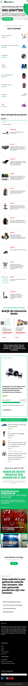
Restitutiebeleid (8, 612)
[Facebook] (2, 678)
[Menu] (1, 2)
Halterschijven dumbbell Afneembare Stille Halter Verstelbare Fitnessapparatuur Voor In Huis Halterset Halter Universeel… (18, 236)
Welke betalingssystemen (12, 602)
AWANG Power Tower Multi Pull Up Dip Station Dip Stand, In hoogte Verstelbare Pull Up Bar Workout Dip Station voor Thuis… (18, 207)
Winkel (2, 648)
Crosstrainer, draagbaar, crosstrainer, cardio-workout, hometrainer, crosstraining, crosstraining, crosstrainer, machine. (16, 296)
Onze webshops (5, 652)
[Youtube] (10, 678)
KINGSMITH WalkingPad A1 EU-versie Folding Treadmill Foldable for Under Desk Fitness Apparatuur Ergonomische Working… (18, 163)
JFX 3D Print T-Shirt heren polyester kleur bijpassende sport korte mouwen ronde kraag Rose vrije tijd (18, 221)
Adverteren (3, 653)
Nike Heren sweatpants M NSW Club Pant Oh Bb (18, 280)
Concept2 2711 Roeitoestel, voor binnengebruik (17, 132)
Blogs (2, 650)
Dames (9, 422)
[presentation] (2, 323)
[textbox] (14, 675)
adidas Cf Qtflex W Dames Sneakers (18, 249)
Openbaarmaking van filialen (8, 663)
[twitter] (5, 678)
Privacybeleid (4, 659)
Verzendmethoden (9, 608)
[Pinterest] (12, 678)
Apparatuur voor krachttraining (15, 451)
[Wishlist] (23, 2)
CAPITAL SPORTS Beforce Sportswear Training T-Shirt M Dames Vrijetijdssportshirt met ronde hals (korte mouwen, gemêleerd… (16, 266)
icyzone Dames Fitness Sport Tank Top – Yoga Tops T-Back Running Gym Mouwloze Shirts (17, 444)
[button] (14, 601)
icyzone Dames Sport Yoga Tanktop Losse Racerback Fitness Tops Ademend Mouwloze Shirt (18, 192)
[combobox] (14, 675)
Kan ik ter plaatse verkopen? (12, 605)
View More (4, 37)
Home (2, 646)
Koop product (7, 410)
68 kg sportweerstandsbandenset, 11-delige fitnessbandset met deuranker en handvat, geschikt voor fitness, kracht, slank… (17, 178)
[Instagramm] (7, 678)
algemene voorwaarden (6, 661)
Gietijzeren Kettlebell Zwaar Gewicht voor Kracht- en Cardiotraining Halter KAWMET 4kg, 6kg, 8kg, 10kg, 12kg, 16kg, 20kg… (18, 148)
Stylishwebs (16, 684)
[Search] (20, 2)
